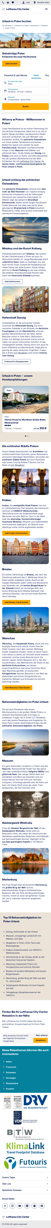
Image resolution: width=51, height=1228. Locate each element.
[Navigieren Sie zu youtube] (20, 1206)
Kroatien (10, 1088)
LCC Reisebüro (20, 352)
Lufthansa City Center (30, 161)
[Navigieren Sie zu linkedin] (27, 1206)
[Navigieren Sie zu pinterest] (42, 1206)
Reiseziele (44, 25)
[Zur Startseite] (15, 9)
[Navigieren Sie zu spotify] (34, 1206)
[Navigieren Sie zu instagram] (12, 1206)
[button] (25, 1177)
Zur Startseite (6, 25)
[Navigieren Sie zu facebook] (5, 1206)
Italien (9, 1061)
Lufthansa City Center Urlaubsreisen (26, 25)
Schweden (11, 1072)
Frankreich (11, 1067)
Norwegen (11, 1077)
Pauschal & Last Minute (15, 75)
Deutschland (12, 1083)
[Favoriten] (12, 2)
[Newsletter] (7, 2)
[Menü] (46, 9)
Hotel (36, 75)
